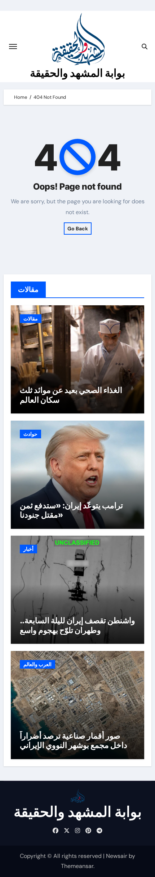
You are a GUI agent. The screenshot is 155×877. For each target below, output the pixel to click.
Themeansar (77, 866)
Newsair (116, 856)
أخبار (28, 549)
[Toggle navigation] (13, 46)
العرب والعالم (37, 664)
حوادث (30, 434)
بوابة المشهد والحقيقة (77, 72)
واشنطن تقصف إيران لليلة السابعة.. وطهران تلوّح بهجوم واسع (77, 625)
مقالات (30, 318)
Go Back (77, 228)
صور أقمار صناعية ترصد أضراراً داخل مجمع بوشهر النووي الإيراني (73, 740)
